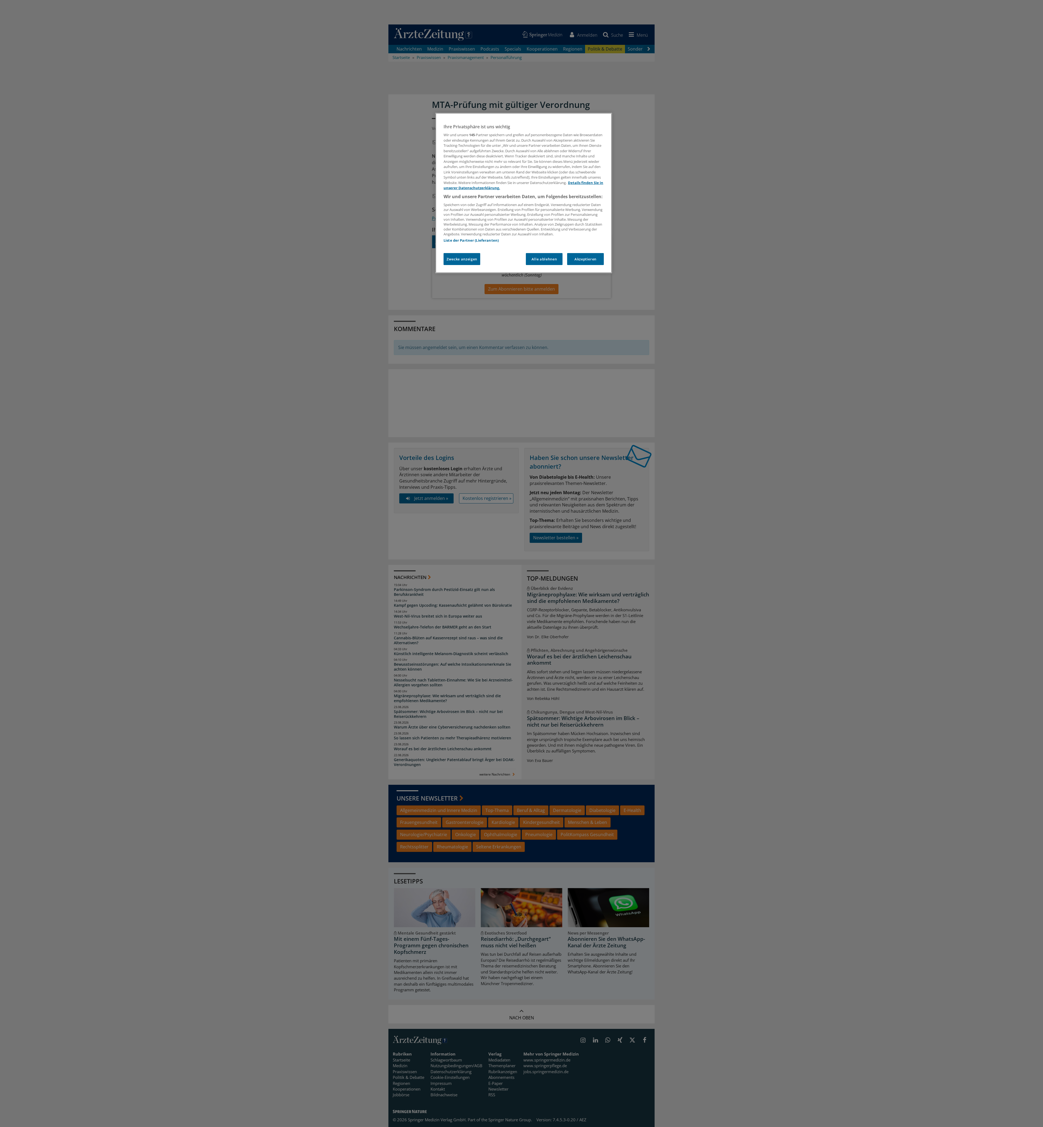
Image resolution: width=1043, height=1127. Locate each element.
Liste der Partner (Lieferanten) (471, 240)
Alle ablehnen (544, 259)
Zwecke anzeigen (462, 259)
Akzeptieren (585, 259)
